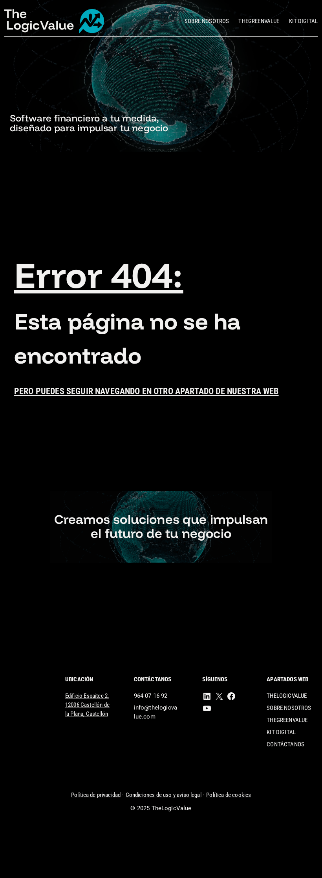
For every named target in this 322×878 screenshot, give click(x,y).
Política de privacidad (96, 794)
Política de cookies (228, 794)
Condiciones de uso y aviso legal (163, 794)
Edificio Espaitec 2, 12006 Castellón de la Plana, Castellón (87, 704)
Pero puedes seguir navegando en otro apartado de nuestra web (146, 391)
